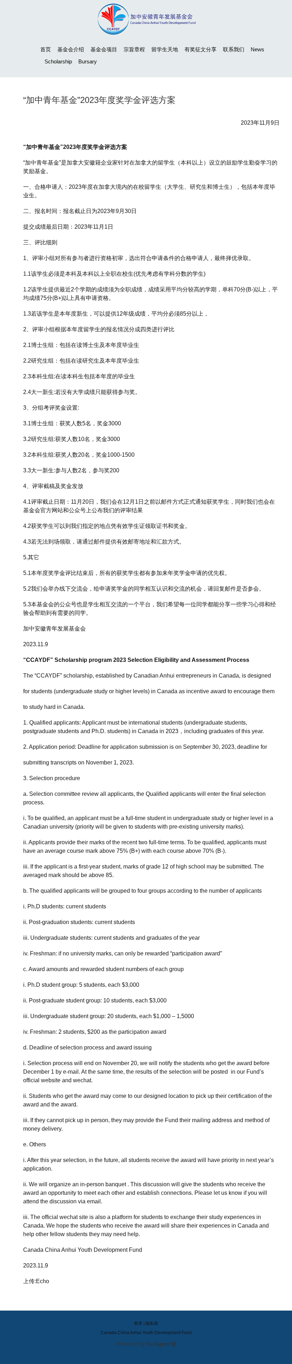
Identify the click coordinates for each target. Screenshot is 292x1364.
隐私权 (152, 1323)
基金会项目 (103, 49)
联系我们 (233, 49)
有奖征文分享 (200, 49)
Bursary (87, 61)
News (257, 49)
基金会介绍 (70, 49)
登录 (138, 1323)
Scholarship (58, 61)
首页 (45, 49)
